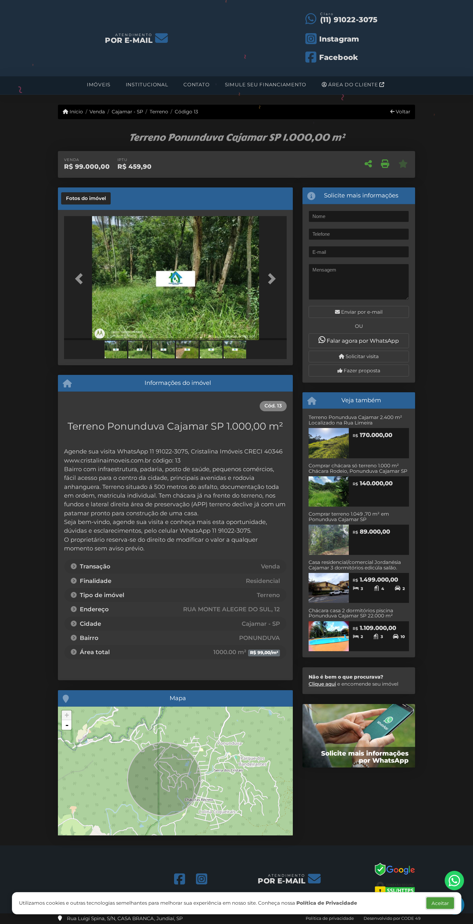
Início (75, 112)
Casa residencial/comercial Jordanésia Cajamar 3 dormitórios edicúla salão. (355, 565)
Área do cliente (353, 84)
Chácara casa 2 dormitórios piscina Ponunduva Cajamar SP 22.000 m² (351, 613)
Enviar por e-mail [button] (361, 312)
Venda (97, 112)
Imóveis (98, 84)
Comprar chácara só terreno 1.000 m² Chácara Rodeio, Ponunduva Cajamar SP (358, 468)
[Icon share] (179, 879)
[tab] (86, 198)
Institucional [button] (147, 84)
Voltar (402, 112)
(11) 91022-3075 (349, 19)
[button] (80, 278)
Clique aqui (322, 684)
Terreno (159, 112)
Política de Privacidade (326, 903)
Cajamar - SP (127, 112)
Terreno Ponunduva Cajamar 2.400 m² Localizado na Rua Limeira (355, 420)
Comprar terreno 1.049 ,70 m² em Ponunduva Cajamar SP (349, 516)
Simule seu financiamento (265, 84)
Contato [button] (196, 84)
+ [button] (67, 715)
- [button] (67, 724)
